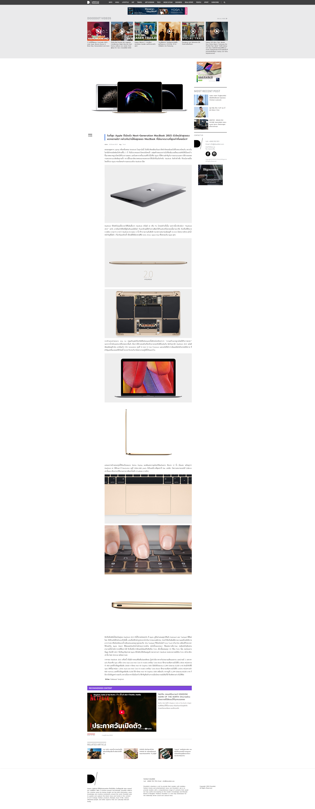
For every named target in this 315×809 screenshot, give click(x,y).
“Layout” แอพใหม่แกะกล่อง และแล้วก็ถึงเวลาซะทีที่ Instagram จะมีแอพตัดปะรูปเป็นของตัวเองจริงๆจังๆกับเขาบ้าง (183, 752)
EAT (133, 2)
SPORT (206, 2)
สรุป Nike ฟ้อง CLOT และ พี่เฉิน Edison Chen (217, 109)
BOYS (110, 2)
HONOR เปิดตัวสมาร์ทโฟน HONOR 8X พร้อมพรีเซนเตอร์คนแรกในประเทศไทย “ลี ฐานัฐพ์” (148, 751)
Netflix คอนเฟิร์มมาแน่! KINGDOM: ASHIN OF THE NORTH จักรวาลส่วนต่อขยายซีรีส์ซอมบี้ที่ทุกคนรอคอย (174, 697)
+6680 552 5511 (214, 141)
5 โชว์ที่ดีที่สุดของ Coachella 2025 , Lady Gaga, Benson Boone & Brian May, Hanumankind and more (98, 44)
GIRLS (117, 2)
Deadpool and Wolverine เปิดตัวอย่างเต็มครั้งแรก (191, 43)
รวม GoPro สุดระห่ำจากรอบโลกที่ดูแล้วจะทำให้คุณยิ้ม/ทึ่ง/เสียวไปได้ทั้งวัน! (112, 751)
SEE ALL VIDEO (221, 18)
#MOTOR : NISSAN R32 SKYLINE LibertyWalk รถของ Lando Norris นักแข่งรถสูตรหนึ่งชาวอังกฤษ (217, 123)
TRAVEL (139, 2)
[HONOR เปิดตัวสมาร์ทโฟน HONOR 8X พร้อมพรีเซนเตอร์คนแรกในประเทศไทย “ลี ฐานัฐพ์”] (131, 754)
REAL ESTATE (189, 2)
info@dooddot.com (217, 144)
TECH (158, 2)
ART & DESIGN (149, 2)
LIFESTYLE (125, 2)
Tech (124, 144)
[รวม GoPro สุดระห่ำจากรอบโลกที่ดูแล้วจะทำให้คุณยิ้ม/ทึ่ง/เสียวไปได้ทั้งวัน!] (94, 754)
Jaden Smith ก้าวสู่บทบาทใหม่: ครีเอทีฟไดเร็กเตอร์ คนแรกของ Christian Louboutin (217, 98)
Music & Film (91, 735)
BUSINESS (178, 2)
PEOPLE (198, 2)
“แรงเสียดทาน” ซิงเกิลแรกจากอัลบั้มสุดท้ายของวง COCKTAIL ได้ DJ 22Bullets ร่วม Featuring (167, 44)
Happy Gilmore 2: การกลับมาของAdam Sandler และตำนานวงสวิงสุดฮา (145, 44)
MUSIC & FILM (167, 2)
